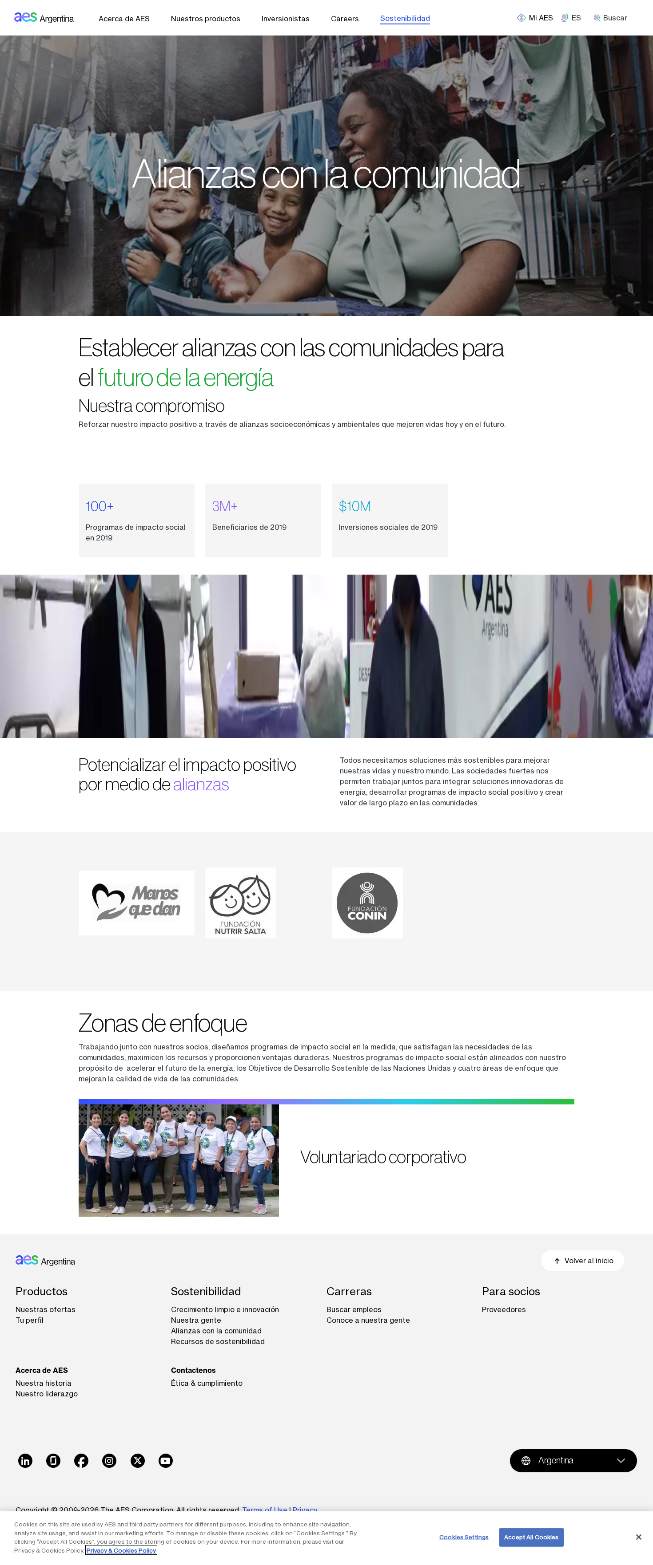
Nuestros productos (205, 18)
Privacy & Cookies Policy (121, 1549)
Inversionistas (286, 18)
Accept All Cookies (531, 1537)
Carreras (349, 1291)
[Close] (639, 1537)
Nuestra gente (196, 1320)
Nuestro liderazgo (47, 1393)
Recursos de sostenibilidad (218, 1341)
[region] (326, 1538)
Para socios (511, 1291)
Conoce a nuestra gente (368, 1320)
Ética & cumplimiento (207, 1383)
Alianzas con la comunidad (216, 1330)
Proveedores (504, 1309)
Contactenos (193, 1370)
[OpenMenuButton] (538, 17)
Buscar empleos (354, 1309)
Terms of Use (264, 1510)
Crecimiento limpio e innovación (225, 1309)
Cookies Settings (464, 1537)
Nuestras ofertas (46, 1309)
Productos (42, 1291)
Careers (345, 18)
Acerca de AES (124, 18)
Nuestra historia (44, 1383)
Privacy (305, 1510)
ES (576, 17)
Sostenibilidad (405, 18)
